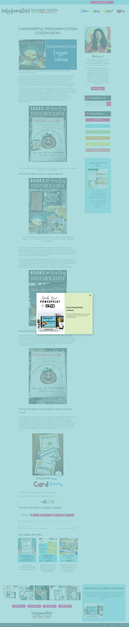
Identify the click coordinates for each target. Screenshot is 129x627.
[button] (90, 295)
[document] (64, 313)
